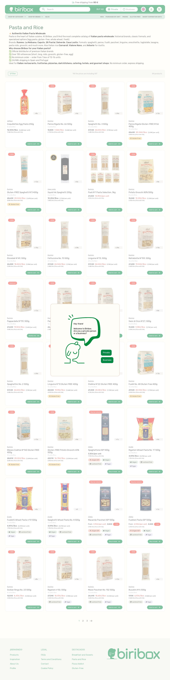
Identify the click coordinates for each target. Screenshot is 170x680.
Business (107, 360)
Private (106, 352)
